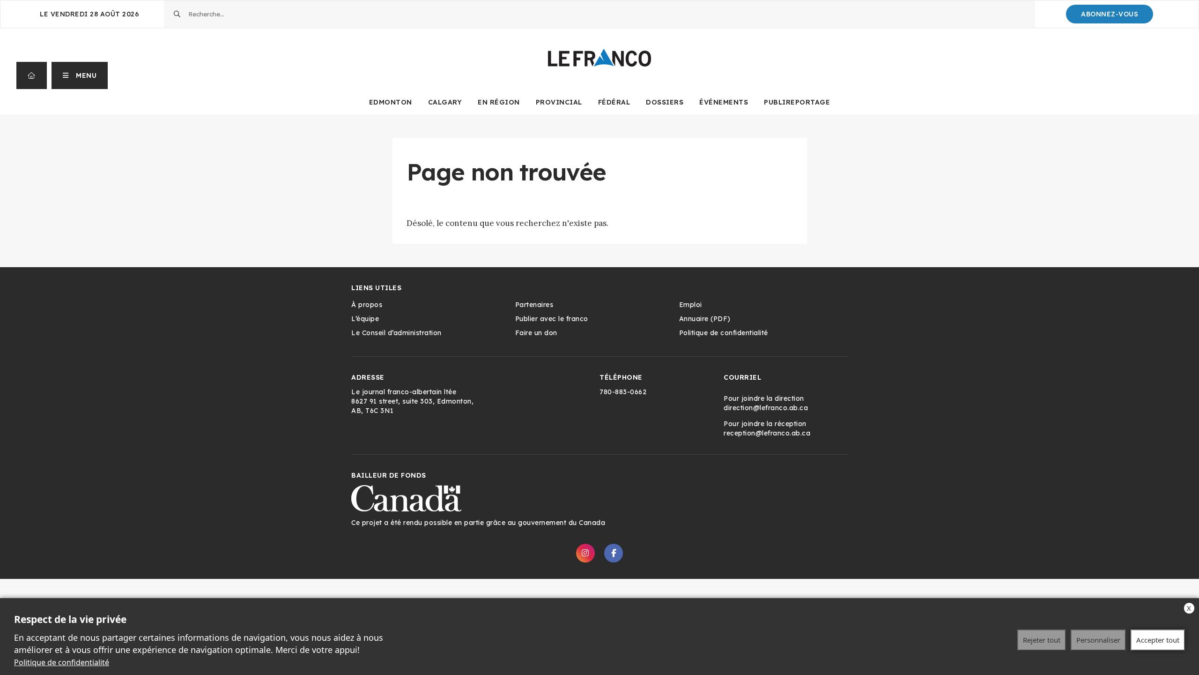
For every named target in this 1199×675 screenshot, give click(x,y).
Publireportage (797, 102)
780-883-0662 (623, 392)
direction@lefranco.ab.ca (766, 408)
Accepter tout (1157, 640)
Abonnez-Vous (1109, 14)
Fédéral (614, 102)
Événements (723, 102)
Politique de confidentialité (61, 662)
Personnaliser (1098, 640)
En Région (499, 102)
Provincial (559, 102)
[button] (80, 75)
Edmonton (390, 102)
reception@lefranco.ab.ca (767, 433)
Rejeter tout (1041, 640)
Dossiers (664, 102)
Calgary (445, 102)
